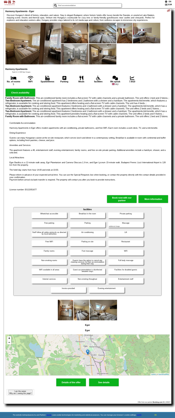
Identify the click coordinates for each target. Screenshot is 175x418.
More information (153, 199)
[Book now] (168, 10)
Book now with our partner (122, 199)
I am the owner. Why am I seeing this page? (20, 392)
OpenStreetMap (163, 374)
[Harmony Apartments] (33, 44)
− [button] (9, 342)
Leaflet (153, 374)
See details (104, 382)
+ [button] (9, 338)
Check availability (20, 93)
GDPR (139, 415)
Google (49, 415)
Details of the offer (71, 382)
